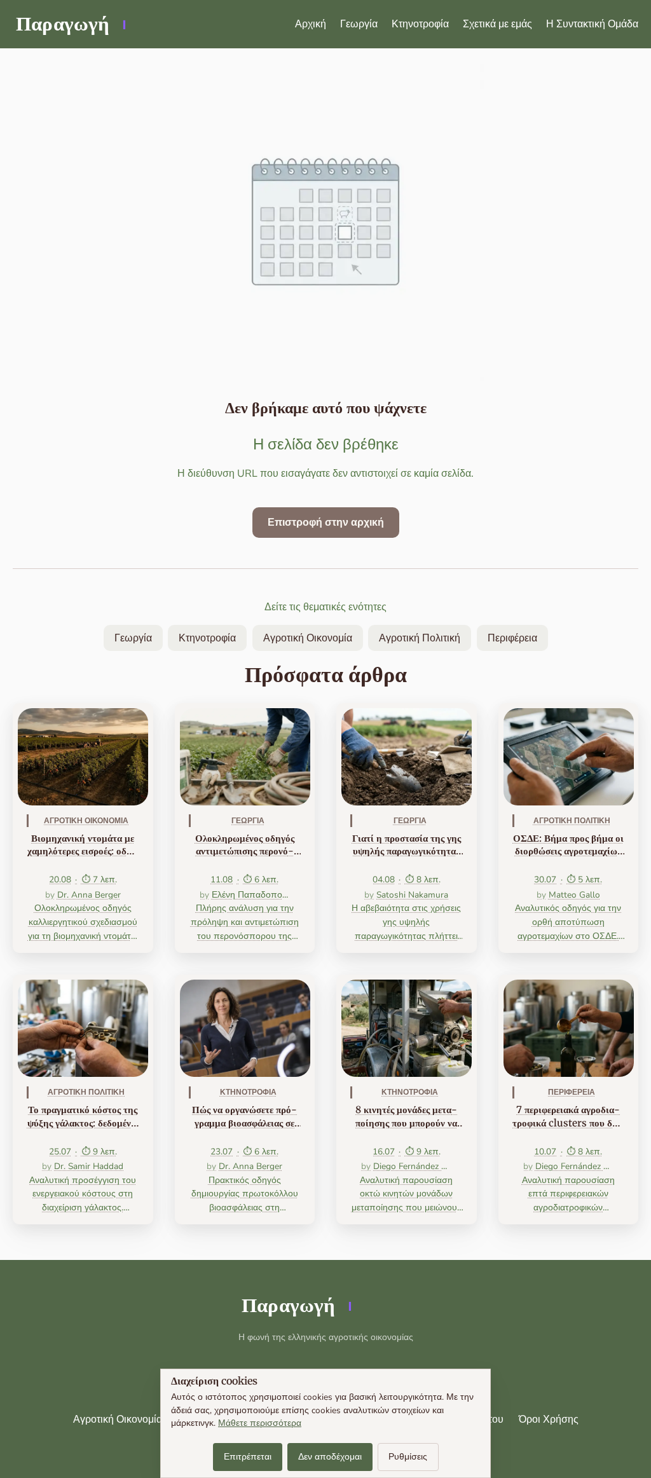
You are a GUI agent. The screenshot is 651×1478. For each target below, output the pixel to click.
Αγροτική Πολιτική (419, 638)
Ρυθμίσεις (407, 1457)
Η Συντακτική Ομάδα (592, 24)
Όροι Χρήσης (549, 1420)
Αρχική (310, 24)
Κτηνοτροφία (420, 24)
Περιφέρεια (512, 638)
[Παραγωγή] (70, 24)
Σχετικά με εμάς (497, 24)
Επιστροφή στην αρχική (326, 523)
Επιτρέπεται (247, 1457)
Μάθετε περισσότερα (259, 1423)
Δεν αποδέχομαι (330, 1457)
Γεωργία (359, 24)
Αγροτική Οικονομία (307, 638)
